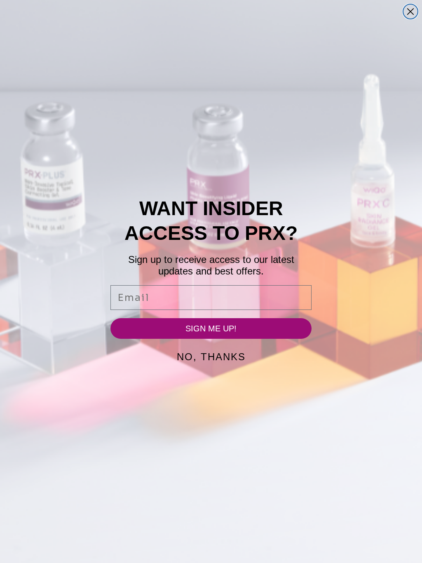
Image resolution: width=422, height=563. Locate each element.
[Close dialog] (410, 11)
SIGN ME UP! (211, 328)
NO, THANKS (211, 356)
